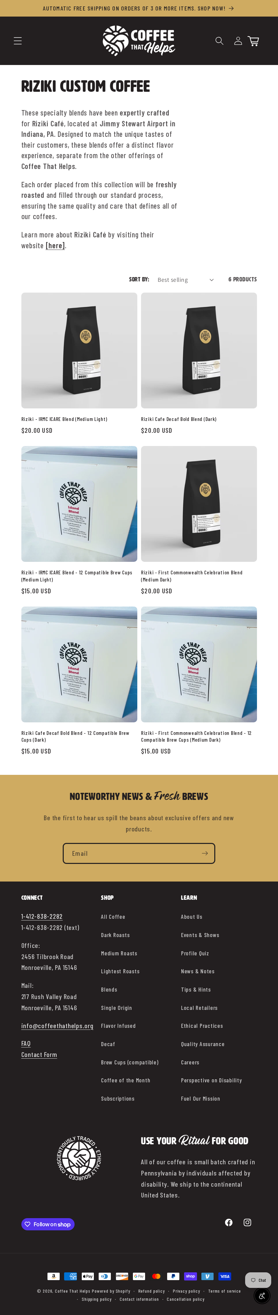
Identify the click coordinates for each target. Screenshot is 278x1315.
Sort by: (139, 279)
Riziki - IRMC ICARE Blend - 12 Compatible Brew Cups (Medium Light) (77, 575)
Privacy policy (186, 1291)
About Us (191, 916)
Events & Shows (200, 934)
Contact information (139, 1299)
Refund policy (151, 1291)
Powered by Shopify (111, 1291)
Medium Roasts (119, 953)
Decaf (108, 1043)
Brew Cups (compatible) (130, 1062)
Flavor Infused (118, 1025)
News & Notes (198, 971)
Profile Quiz (195, 953)
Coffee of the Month (125, 1080)
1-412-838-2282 (42, 916)
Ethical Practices (202, 1025)
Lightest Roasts (120, 971)
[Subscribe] (205, 853)
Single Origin (116, 1007)
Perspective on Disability (211, 1080)
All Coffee (113, 916)
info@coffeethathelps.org (57, 1025)
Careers (190, 1062)
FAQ (26, 1043)
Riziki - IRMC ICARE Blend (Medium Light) (64, 419)
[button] (17, 40)
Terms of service (224, 1291)
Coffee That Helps (73, 1291)
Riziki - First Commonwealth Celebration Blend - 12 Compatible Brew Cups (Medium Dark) (196, 736)
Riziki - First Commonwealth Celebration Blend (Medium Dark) (191, 575)
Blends (109, 989)
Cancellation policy (185, 1299)
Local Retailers (199, 1007)
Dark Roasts (115, 934)
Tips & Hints (196, 989)
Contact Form (39, 1054)
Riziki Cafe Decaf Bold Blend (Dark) (179, 419)
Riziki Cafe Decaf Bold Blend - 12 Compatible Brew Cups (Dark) (75, 736)
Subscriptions (118, 1098)
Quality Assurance (203, 1043)
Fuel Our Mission (200, 1098)
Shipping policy (97, 1299)
